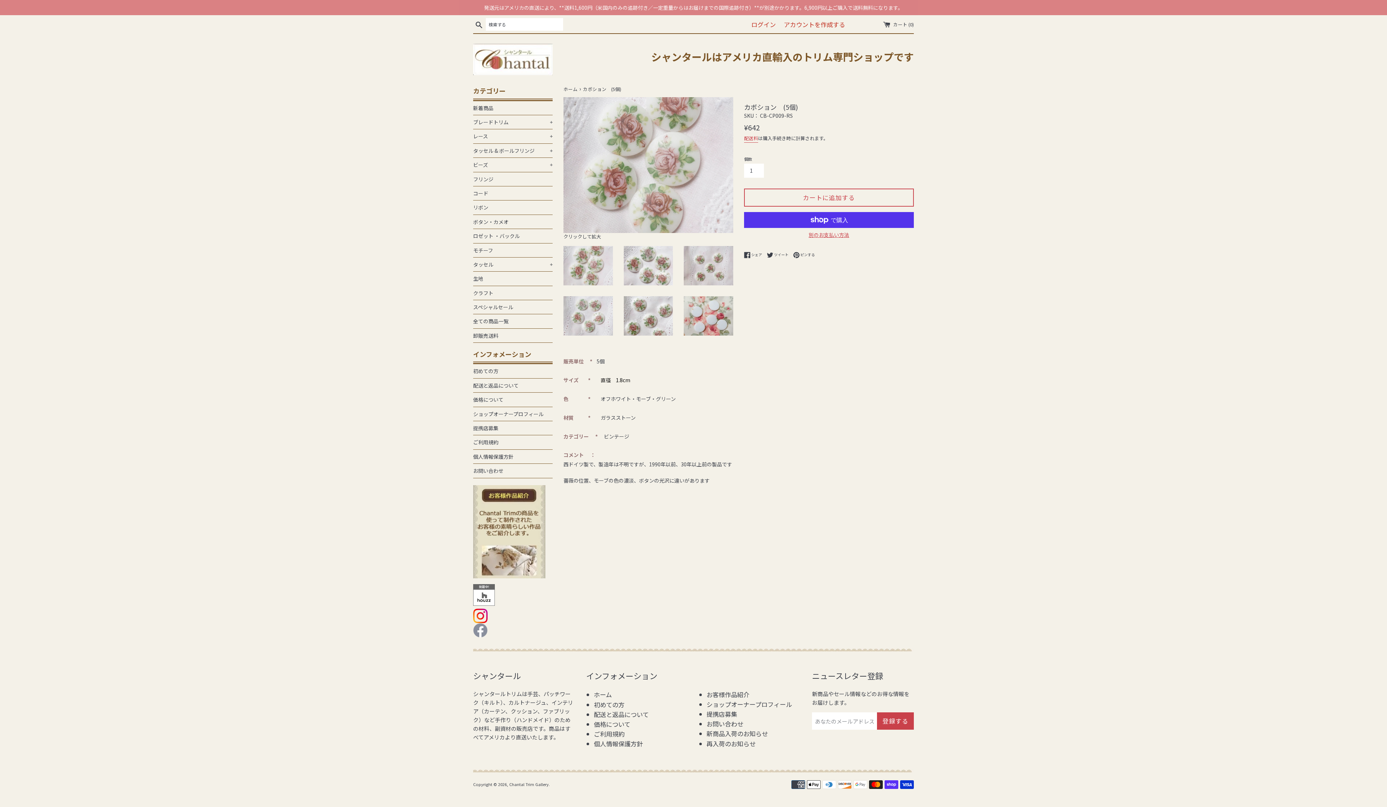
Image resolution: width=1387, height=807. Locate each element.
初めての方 (485, 371)
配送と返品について (496, 385)
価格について (488, 399)
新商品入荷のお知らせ (737, 733)
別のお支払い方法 (829, 234)
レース (513, 136)
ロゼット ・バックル (496, 235)
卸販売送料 (485, 335)
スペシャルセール (493, 307)
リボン (480, 207)
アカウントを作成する (814, 24)
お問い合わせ (488, 470)
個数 (748, 159)
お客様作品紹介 (728, 694)
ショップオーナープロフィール (508, 414)
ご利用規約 (485, 442)
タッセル (513, 264)
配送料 (751, 138)
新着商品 (483, 108)
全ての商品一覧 (491, 321)
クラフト (483, 293)
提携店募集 (485, 428)
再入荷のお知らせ (731, 743)
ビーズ (513, 164)
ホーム (603, 694)
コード (480, 193)
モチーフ (483, 250)
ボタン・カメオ (491, 221)
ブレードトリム (513, 122)
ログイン (763, 24)
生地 (478, 278)
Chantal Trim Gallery (529, 784)
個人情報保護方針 (493, 456)
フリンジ (483, 179)
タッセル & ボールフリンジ (513, 150)
